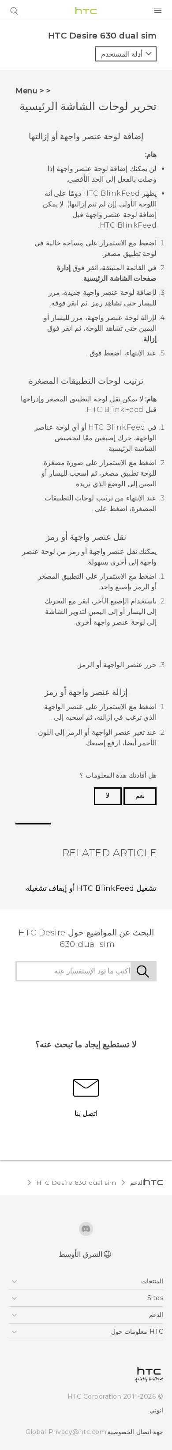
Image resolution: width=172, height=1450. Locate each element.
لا (108, 796)
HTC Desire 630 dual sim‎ (76, 1183)
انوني (156, 1410)
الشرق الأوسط (80, 1254)
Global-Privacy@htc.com (66, 1432)
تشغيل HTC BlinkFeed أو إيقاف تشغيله (91, 888)
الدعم (137, 1183)
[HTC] (86, 10)
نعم (140, 796)
